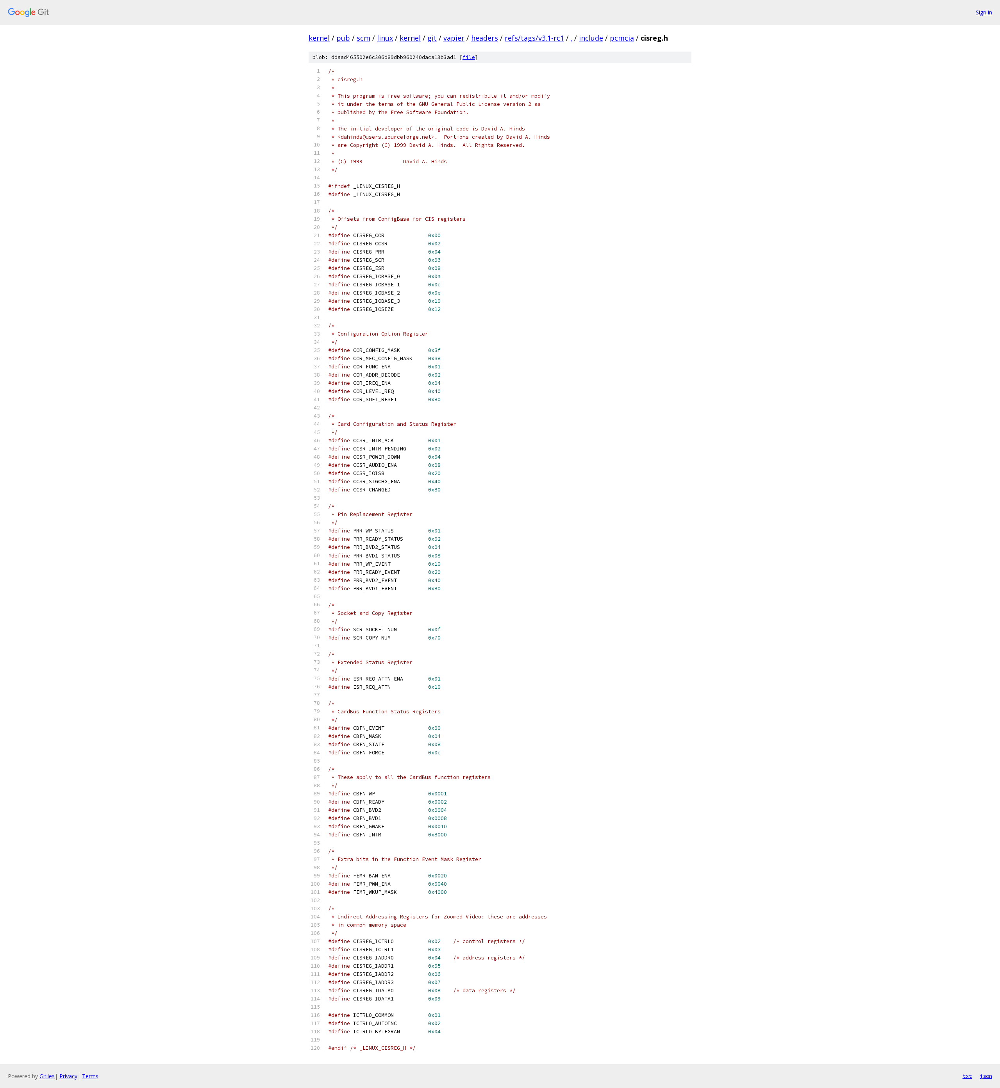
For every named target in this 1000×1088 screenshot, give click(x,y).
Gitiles (47, 1076)
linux (385, 38)
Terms (90, 1076)
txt (967, 1075)
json (986, 1075)
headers (484, 38)
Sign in (984, 12)
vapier (453, 38)
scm (363, 38)
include (591, 38)
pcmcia (622, 38)
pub (343, 38)
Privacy (68, 1076)
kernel (319, 38)
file (468, 57)
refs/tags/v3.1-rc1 (534, 38)
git (432, 38)
